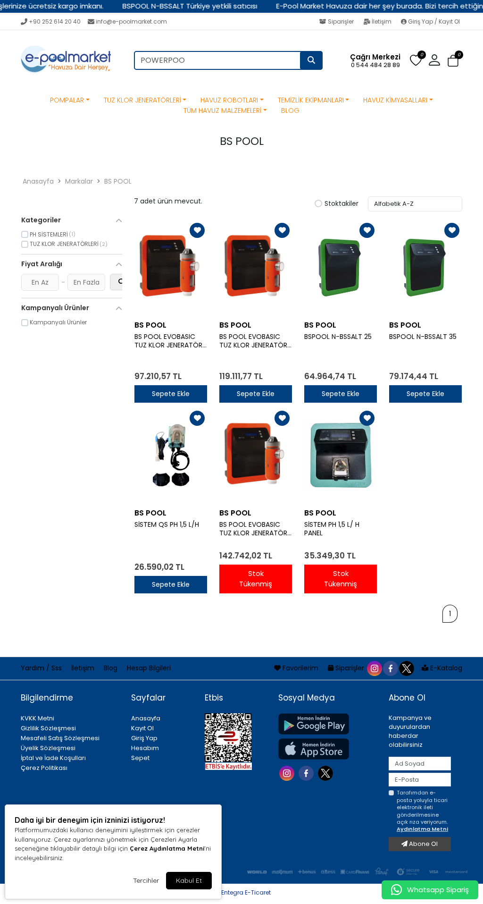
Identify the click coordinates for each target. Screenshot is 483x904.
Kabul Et (189, 880)
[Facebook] (307, 772)
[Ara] (311, 60)
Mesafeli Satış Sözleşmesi (60, 738)
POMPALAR (67, 100)
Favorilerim (300, 668)
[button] (453, 60)
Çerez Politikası (44, 767)
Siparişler (340, 21)
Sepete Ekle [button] (171, 393)
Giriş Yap (144, 738)
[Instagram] (288, 772)
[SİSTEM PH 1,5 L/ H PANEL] (340, 455)
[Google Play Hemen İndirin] (327, 724)
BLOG (290, 110)
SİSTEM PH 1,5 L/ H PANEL (331, 529)
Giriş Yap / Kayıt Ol (433, 21)
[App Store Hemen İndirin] (327, 749)
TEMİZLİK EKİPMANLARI (311, 100)
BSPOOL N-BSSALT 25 (338, 336)
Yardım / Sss (42, 668)
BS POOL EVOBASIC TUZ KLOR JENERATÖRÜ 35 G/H (255, 529)
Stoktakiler (341, 204)
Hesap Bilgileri (149, 668)
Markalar (79, 181)
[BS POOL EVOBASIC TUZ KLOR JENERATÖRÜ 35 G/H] (255, 455)
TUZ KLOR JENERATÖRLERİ (142, 100)
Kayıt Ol (142, 728)
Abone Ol (423, 843)
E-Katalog (445, 668)
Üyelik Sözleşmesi (48, 747)
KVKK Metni (37, 718)
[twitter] (406, 668)
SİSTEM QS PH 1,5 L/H (168, 524)
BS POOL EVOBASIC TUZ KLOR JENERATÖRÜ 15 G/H (170, 341)
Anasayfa (38, 181)
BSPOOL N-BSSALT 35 (423, 336)
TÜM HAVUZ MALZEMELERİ (222, 110)
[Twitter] (326, 772)
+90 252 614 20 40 (55, 21)
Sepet (140, 757)
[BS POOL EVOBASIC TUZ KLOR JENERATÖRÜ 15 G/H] (170, 267)
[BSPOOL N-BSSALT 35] (425, 267)
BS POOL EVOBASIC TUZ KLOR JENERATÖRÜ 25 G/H (255, 341)
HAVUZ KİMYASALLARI (395, 100)
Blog (111, 668)
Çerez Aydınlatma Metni (167, 848)
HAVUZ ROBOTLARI (229, 100)
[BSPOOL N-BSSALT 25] (340, 267)
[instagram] (374, 668)
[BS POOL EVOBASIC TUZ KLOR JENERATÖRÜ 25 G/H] (255, 267)
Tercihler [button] (146, 880)
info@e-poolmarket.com (131, 21)
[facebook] (390, 668)
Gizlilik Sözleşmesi (48, 728)
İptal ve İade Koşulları (53, 757)
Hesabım (145, 747)
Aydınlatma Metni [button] (422, 829)
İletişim (381, 21)
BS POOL (118, 181)
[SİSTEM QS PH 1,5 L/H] (170, 455)
